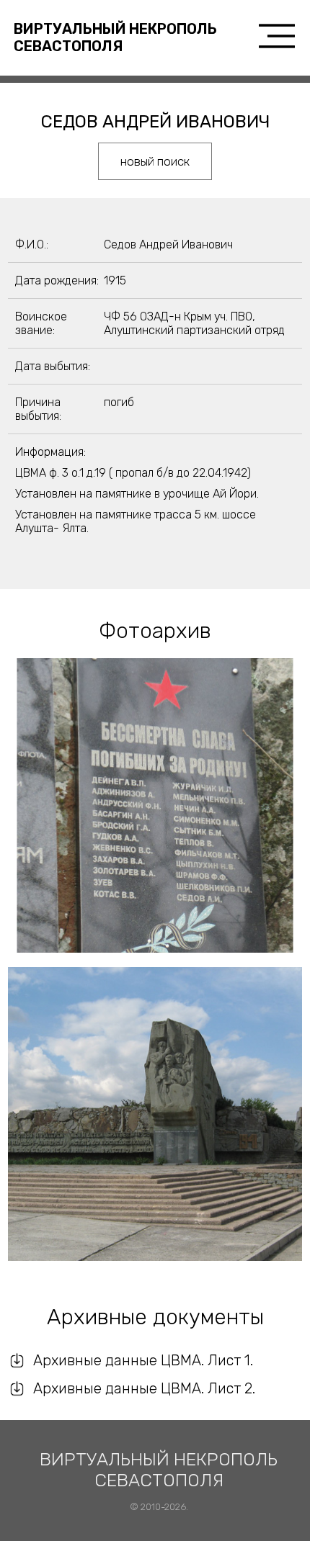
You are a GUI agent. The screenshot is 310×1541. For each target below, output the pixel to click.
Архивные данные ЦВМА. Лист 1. (143, 1360)
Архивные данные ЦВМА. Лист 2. (144, 1388)
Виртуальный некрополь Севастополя (115, 37)
